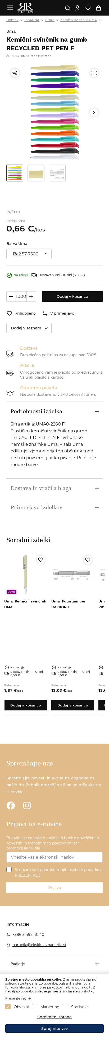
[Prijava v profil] (77, 8)
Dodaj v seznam (26, 328)
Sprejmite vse (54, 1028)
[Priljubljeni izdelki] (88, 8)
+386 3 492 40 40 (28, 934)
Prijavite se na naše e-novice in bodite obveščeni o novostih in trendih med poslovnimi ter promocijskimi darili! (52, 843)
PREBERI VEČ (27, 875)
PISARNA (31, 20)
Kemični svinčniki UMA (78, 20)
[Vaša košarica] (98, 8)
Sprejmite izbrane (54, 1017)
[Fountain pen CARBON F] (72, 574)
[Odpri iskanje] (67, 8)
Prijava (54, 887)
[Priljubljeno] (41, 560)
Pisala (49, 20)
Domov (12, 20)
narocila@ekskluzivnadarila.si (39, 944)
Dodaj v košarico (72, 296)
